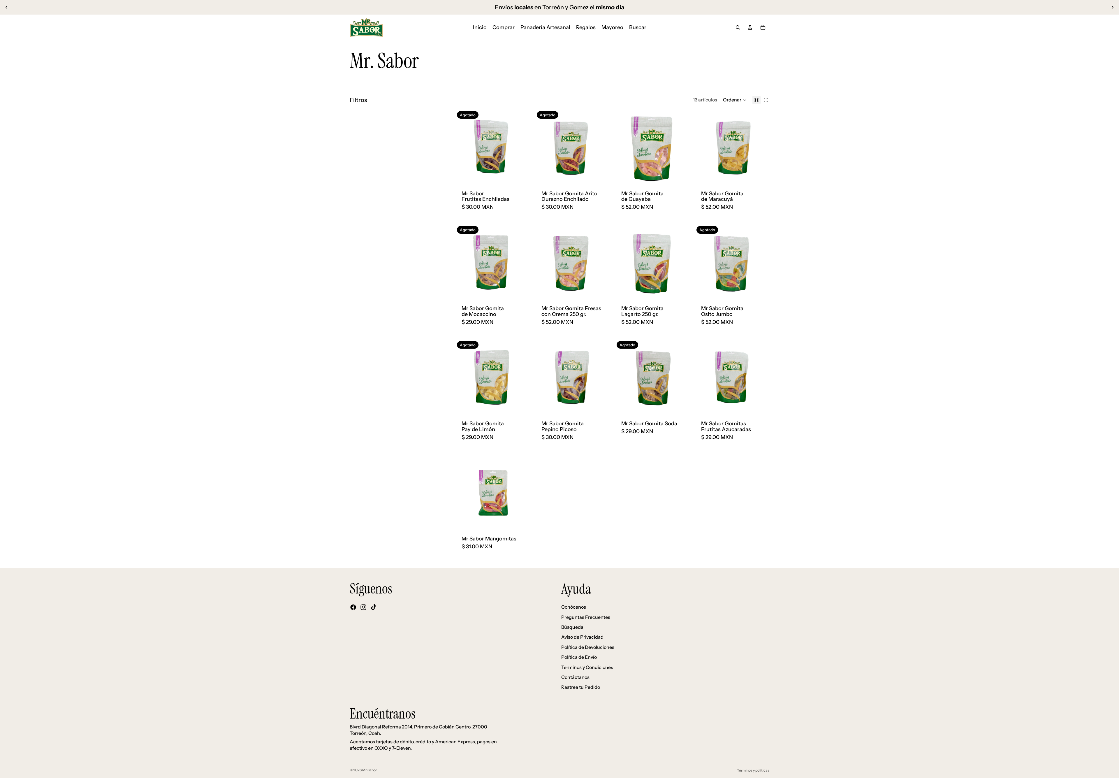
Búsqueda (572, 627)
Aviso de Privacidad (582, 637)
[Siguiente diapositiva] (1112, 7)
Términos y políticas (753, 770)
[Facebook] (353, 607)
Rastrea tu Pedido (580, 687)
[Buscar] (737, 27)
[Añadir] (600, 290)
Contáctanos (575, 677)
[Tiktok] (373, 607)
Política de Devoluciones (587, 647)
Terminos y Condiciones (587, 667)
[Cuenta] (750, 27)
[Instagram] (363, 607)
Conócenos (573, 607)
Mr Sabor (369, 770)
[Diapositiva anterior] (6, 7)
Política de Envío (579, 657)
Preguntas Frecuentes (585, 617)
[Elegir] (680, 175)
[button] (735, 100)
